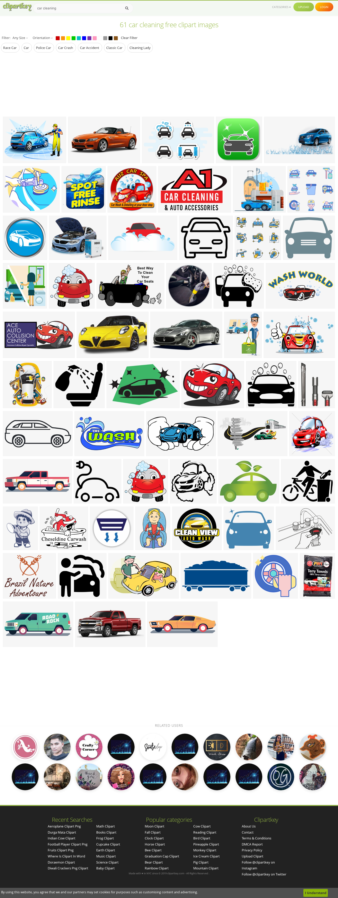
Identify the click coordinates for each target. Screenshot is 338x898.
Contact (248, 832)
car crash (66, 47)
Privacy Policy (252, 850)
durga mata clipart (62, 832)
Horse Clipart (155, 844)
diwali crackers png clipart (68, 868)
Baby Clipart (105, 868)
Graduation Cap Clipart (162, 856)
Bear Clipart (154, 862)
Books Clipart (106, 832)
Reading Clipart (204, 832)
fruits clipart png (61, 850)
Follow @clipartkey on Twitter (264, 874)
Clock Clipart (154, 838)
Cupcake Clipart (108, 844)
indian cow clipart (61, 838)
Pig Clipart (201, 862)
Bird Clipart (201, 838)
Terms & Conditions (256, 838)
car (27, 47)
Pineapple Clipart (206, 844)
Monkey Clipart (204, 850)
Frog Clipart (105, 838)
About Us (249, 826)
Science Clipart (107, 862)
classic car (114, 47)
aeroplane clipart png (64, 826)
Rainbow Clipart (157, 868)
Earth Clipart (105, 850)
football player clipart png (67, 844)
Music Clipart (106, 856)
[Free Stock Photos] (17, 7)
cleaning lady (140, 47)
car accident (90, 47)
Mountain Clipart (205, 868)
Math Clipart (105, 826)
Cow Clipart (202, 826)
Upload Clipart (252, 856)
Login (324, 7)
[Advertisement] (169, 84)
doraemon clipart (61, 862)
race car (10, 47)
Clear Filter (129, 37)
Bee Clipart (153, 850)
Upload (303, 7)
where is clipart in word (66, 856)
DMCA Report (252, 844)
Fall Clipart (153, 832)
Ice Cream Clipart (206, 856)
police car (44, 47)
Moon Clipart (154, 826)
